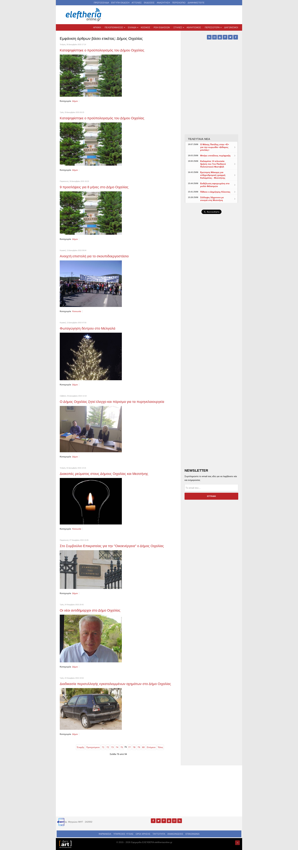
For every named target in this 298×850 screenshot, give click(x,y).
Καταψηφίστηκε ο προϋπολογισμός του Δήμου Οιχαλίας (102, 50)
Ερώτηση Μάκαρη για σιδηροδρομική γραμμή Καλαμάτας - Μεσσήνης (212, 175)
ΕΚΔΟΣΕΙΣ (149, 2)
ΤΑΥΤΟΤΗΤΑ (159, 834)
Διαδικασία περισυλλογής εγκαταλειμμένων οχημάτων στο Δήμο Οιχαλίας (115, 684)
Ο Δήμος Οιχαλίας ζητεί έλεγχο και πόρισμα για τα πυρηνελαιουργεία (112, 402)
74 (117, 747)
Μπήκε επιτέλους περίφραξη (215, 155)
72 (107, 747)
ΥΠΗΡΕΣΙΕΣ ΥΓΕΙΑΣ (123, 834)
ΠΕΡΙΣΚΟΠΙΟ (178, 2)
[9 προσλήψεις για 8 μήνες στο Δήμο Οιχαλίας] (91, 213)
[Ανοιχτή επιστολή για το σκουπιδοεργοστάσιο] (91, 283)
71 (103, 747)
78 (134, 747)
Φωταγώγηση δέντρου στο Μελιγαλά (87, 328)
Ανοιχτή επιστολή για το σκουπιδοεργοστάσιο (95, 256)
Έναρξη (80, 747)
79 (139, 747)
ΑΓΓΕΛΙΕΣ (137, 2)
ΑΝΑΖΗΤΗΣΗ (163, 2)
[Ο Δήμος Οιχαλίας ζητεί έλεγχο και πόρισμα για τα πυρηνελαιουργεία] (91, 429)
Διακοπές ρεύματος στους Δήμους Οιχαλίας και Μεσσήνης (104, 474)
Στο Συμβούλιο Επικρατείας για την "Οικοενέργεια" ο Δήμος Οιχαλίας (112, 546)
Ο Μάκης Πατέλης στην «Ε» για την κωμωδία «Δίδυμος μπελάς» (214, 147)
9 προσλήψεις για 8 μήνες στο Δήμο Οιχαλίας (94, 187)
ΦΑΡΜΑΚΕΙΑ (105, 834)
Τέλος (160, 747)
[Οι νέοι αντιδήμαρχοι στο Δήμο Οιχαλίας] (91, 638)
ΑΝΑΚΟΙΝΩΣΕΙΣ (175, 834)
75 (121, 747)
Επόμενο (151, 747)
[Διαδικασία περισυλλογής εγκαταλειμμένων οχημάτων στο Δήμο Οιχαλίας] (91, 708)
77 (129, 747)
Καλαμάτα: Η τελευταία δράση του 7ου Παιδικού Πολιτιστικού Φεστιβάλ (213, 164)
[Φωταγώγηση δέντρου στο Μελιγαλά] (91, 356)
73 (112, 747)
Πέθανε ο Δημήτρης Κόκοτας (215, 192)
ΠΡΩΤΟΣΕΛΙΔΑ (101, 2)
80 (143, 747)
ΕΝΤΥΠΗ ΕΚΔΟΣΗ (120, 2)
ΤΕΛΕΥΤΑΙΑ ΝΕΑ (199, 139)
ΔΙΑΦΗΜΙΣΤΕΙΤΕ (196, 2)
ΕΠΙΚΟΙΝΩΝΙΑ (192, 834)
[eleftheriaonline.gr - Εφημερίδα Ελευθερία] (84, 15)
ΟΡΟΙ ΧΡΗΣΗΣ (143, 834)
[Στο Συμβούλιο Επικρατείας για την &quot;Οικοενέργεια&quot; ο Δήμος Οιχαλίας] (91, 569)
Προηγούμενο (93, 747)
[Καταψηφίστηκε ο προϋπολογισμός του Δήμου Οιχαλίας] (91, 75)
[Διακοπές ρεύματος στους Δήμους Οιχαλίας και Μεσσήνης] (91, 501)
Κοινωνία (76, 311)
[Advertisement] (211, 290)
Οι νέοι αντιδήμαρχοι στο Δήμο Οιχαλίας (90, 610)
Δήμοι (75, 101)
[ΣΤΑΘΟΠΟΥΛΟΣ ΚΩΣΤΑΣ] (65, 844)
